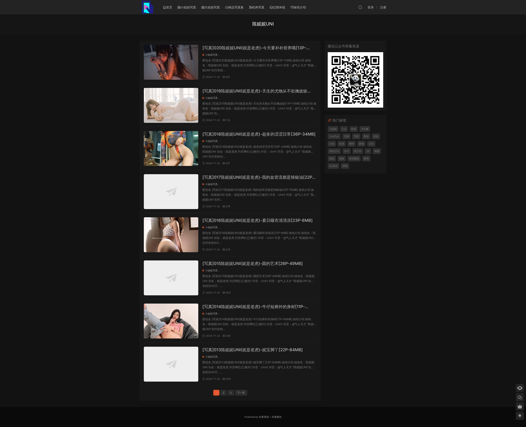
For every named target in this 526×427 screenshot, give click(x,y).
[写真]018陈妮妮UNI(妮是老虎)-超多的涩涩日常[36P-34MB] (259, 134)
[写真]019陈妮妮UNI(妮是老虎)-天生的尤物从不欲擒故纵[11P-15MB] (254, 91)
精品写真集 (236, 7)
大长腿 (364, 128)
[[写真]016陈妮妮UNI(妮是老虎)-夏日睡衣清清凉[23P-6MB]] (171, 234)
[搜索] (360, 7)
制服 (376, 151)
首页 (169, 7)
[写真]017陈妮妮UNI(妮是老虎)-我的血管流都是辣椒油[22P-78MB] (258, 177)
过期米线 (279, 7)
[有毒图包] (147, 7)
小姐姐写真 (188, 7)
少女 (371, 143)
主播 (346, 136)
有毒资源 (264, 416)
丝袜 (376, 136)
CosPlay (334, 136)
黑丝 (366, 136)
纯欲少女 (334, 151)
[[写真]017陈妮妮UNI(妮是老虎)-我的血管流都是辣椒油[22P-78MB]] (171, 191)
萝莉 (366, 158)
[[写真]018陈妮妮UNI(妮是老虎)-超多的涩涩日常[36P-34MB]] (171, 148)
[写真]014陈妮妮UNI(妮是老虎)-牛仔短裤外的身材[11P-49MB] (253, 307)
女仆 (346, 151)
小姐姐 (333, 128)
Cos (344, 128)
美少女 (357, 151)
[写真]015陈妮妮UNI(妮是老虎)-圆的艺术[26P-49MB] (252, 263)
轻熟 (345, 165)
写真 (356, 136)
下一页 (241, 392)
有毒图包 (276, 416)
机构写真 (258, 7)
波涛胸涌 (354, 158)
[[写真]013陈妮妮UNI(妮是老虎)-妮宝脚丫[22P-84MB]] (171, 364)
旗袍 (361, 143)
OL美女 (333, 165)
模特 (351, 143)
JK (367, 151)
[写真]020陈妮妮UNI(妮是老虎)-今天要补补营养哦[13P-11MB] (254, 48)
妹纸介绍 (300, 7)
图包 (331, 158)
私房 (341, 143)
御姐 (341, 158)
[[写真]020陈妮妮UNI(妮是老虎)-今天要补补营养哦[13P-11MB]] (171, 62)
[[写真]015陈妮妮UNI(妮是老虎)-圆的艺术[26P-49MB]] (171, 277)
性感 (353, 128)
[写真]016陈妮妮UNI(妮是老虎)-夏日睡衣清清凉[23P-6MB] (257, 220)
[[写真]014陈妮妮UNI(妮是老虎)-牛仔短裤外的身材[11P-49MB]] (171, 321)
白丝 (331, 143)
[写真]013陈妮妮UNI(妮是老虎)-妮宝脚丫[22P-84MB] (252, 349)
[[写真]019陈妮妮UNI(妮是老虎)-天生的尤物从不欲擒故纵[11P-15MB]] (171, 105)
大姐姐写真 (212, 7)
